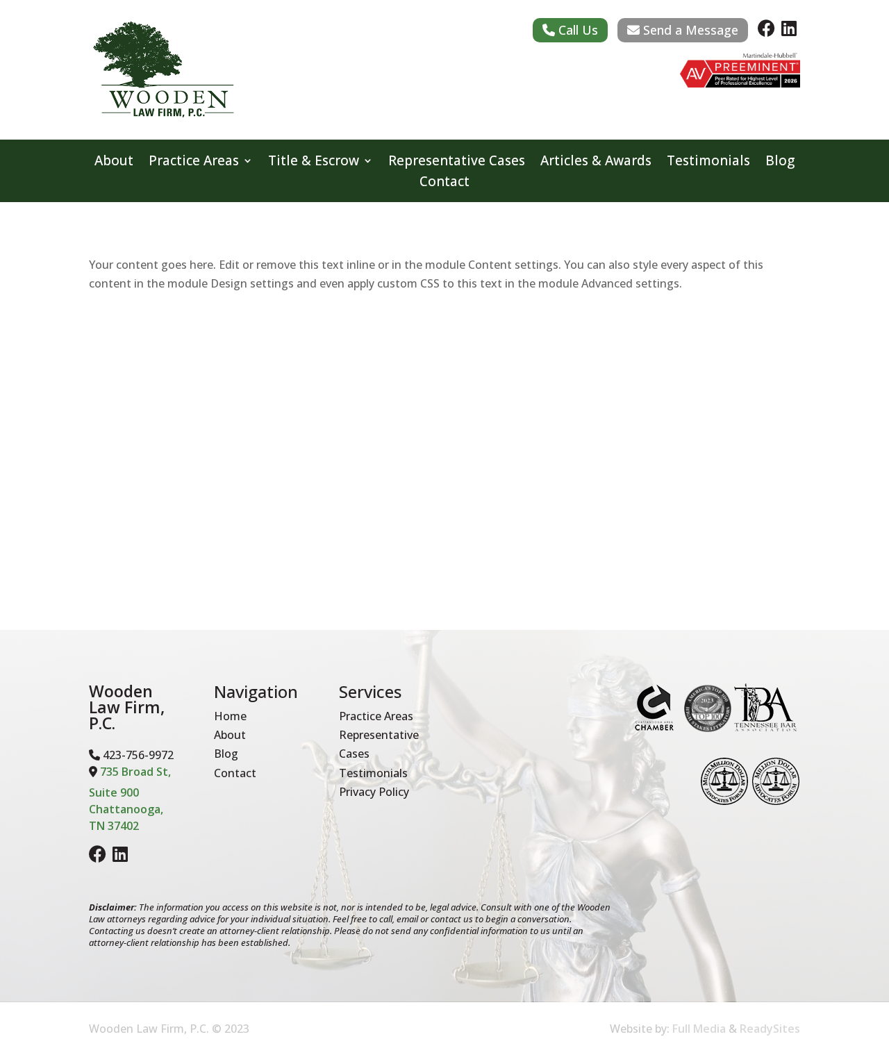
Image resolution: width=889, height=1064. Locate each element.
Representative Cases (456, 162)
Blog (780, 162)
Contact (444, 183)
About (113, 162)
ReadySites (770, 1028)
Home (230, 716)
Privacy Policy (374, 791)
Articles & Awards (595, 162)
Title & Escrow (313, 162)
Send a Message (689, 30)
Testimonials (708, 162)
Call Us (576, 30)
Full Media (699, 1028)
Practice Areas (194, 162)
